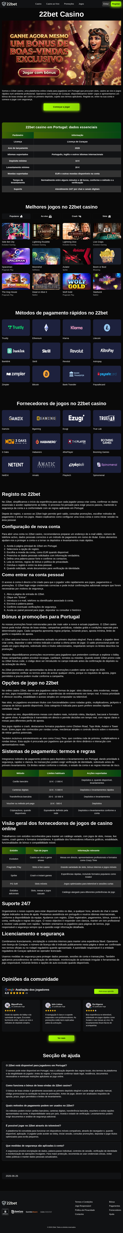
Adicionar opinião (106, 991)
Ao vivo (44, 216)
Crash (74, 216)
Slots (105, 216)
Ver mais (61, 1038)
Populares (14, 216)
